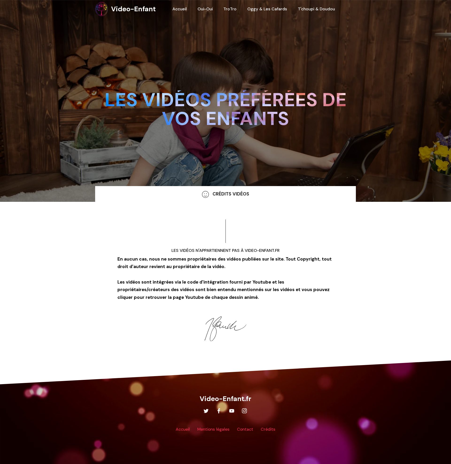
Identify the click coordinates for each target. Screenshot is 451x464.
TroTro (230, 9)
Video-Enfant (133, 8)
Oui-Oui (205, 9)
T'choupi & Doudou (316, 9)
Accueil (183, 429)
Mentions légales (213, 429)
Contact (245, 429)
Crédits (268, 429)
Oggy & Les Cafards (267, 9)
